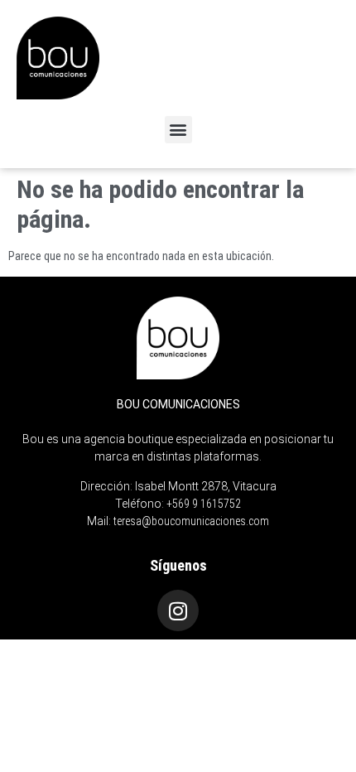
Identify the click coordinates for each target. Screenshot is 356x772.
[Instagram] (178, 610)
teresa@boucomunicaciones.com (191, 521)
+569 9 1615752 (203, 503)
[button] (178, 129)
